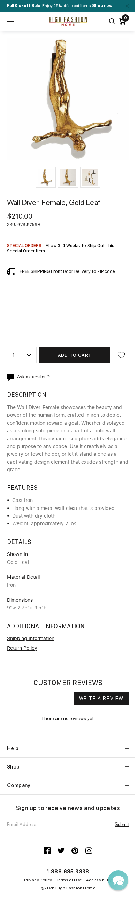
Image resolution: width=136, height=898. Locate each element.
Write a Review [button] (101, 698)
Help (13, 748)
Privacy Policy (38, 879)
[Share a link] (12, 377)
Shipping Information (30, 639)
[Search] (112, 21)
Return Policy (22, 648)
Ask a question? (33, 377)
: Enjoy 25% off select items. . (60, 5)
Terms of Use (69, 879)
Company (19, 785)
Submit (122, 824)
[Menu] (10, 21)
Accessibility (99, 879)
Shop (13, 767)
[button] (46, 177)
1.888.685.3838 (68, 871)
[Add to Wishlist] (121, 355)
